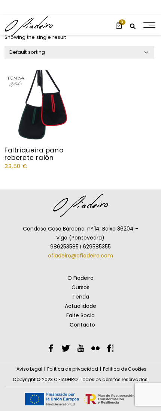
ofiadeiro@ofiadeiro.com (80, 255)
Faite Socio (80, 315)
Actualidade (80, 306)
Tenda (80, 296)
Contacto (82, 324)
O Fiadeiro (80, 278)
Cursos (80, 287)
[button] (119, 25)
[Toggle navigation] (148, 25)
